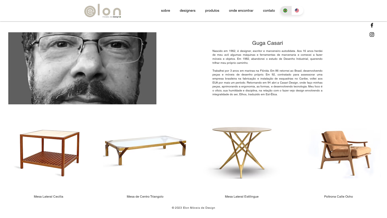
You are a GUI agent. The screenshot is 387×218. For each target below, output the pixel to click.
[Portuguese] (286, 10)
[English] (297, 10)
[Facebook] (372, 25)
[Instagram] (372, 34)
